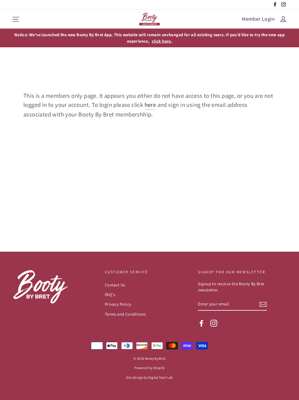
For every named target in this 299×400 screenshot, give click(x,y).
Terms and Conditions (125, 314)
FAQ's (110, 294)
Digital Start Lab (160, 377)
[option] (149, 38)
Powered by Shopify (149, 368)
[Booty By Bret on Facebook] (201, 322)
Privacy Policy (118, 304)
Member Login (258, 18)
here (150, 105)
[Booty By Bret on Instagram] (213, 322)
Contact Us (115, 285)
